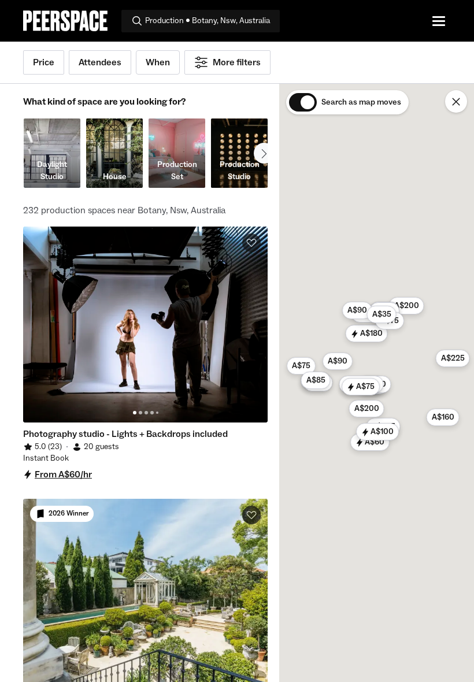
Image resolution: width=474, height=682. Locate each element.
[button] (370, 442)
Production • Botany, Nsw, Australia (207, 21)
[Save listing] (251, 242)
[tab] (134, 412)
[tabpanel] (145, 324)
